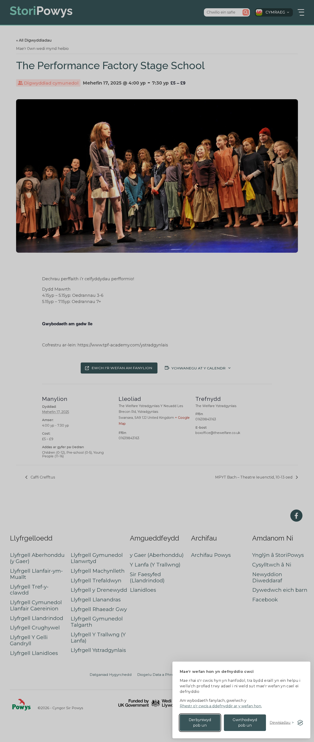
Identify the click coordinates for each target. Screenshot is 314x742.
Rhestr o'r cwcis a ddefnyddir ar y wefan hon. (221, 706)
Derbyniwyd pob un (200, 723)
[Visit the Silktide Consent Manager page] (300, 722)
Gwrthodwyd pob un (245, 723)
